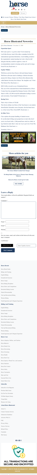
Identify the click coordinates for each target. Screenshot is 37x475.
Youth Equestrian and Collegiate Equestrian (11, 301)
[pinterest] (21, 9)
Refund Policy (4, 429)
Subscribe (15, 13)
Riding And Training (6, 272)
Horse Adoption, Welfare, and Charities (10, 340)
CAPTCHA (4, 241)
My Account (5, 17)
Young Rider (4, 399)
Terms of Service (5, 426)
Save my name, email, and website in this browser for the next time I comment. (17, 236)
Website (3, 229)
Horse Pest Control (5, 366)
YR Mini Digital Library (7, 396)
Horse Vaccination (5, 372)
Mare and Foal (4, 375)
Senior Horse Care (5, 381)
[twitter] (18, 9)
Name (3, 222)
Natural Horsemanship (6, 292)
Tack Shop (21, 17)
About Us (3, 409)
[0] (12, 9)
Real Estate (23, 19)
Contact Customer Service (7, 411)
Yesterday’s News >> (7, 129)
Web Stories (4, 435)
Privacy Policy (4, 423)
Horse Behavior (5, 343)
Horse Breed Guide (5, 269)
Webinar (16, 17)
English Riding (4, 275)
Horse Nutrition (5, 363)
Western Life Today (6, 402)
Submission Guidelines (6, 414)
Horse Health (4, 355)
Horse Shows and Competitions (8, 286)
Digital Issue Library (30, 17)
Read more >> (15, 83)
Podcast (11, 17)
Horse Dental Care (5, 346)
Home (2, 27)
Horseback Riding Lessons (7, 289)
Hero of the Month (15, 19)
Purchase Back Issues (6, 390)
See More (18, 184)
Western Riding (5, 298)
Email (3, 226)
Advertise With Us (5, 417)
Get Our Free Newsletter (7, 393)
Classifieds (3, 432)
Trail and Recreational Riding (8, 295)
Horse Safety (4, 369)
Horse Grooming (5, 352)
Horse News (4, 30)
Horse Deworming (5, 349)
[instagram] (24, 9)
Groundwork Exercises (6, 278)
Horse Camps (4, 280)
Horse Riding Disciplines (7, 283)
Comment (4, 200)
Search (23, 13)
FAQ (2, 420)
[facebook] (15, 9)
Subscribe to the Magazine (7, 387)
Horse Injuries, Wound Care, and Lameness (11, 360)
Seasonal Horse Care (6, 378)
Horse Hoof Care (5, 358)
